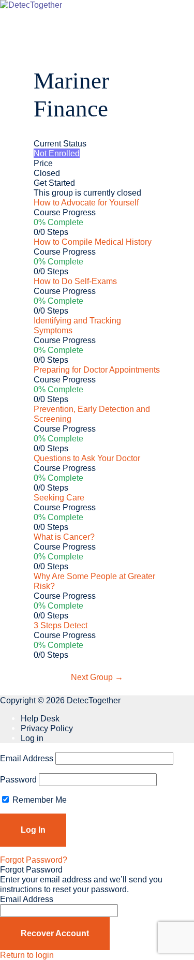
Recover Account (55, 933)
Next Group (97, 677)
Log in (32, 738)
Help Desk (40, 718)
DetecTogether (94, 700)
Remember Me (38, 799)
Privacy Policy (47, 728)
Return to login (27, 954)
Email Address (26, 758)
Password (18, 779)
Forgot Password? (33, 859)
